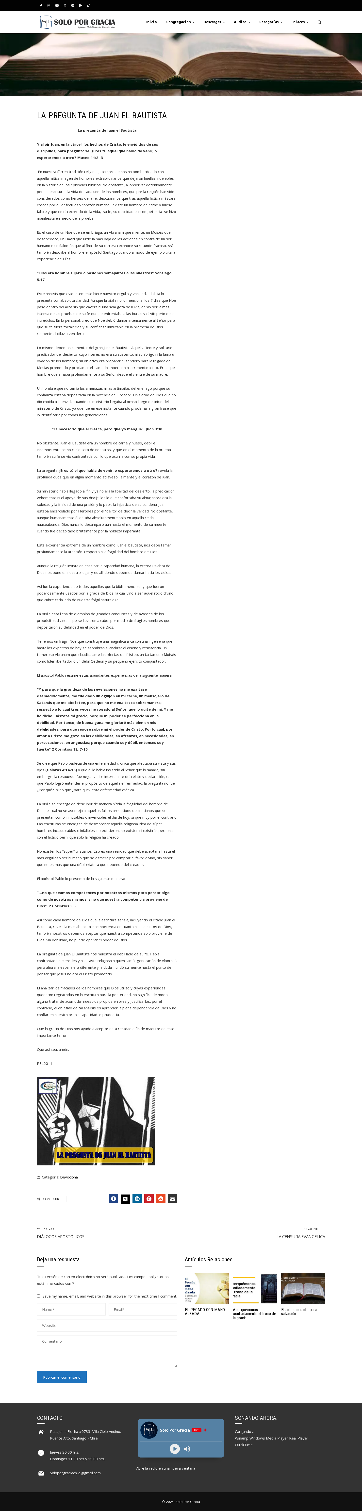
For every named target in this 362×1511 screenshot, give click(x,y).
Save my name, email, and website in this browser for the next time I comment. (110, 1296)
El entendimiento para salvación (299, 1311)
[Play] (175, 1448)
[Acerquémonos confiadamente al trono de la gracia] (255, 1288)
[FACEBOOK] (113, 1198)
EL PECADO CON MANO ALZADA (205, 1311)
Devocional (69, 1177)
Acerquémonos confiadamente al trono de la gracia (254, 1313)
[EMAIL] (172, 1198)
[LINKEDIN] (137, 1198)
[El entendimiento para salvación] (303, 1288)
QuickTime (244, 1444)
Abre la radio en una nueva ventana (165, 1468)
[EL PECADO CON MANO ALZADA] (207, 1288)
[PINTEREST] (149, 1198)
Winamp (241, 1438)
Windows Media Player (268, 1438)
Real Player (298, 1438)
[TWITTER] (125, 1199)
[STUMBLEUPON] (160, 1198)
